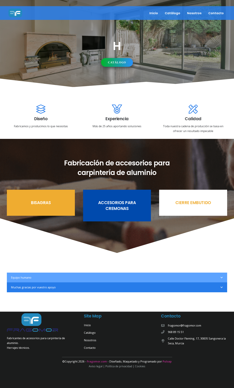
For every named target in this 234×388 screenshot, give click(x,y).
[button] (183, 13)
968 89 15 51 (176, 332)
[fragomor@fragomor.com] (164, 325)
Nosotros (90, 340)
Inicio (87, 325)
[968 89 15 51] (164, 332)
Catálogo (90, 333)
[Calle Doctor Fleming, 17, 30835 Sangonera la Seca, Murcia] (164, 340)
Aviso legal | (97, 366)
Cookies (140, 366)
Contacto (90, 348)
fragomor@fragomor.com (184, 325)
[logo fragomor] (15, 13)
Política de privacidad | (120, 366)
